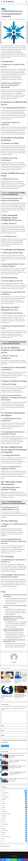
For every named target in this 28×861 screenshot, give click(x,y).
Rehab (3, 838)
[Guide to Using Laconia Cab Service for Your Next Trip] (4, 780)
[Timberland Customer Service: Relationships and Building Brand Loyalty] (21, 689)
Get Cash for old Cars (5, 846)
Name (2, 725)
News (3, 790)
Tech (3, 801)
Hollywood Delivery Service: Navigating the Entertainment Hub (6, 681)
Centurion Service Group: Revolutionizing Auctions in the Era (7, 696)
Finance (3, 803)
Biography (4, 799)
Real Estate (4, 815)
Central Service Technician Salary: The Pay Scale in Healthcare (20, 681)
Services (7, 6)
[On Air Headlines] (8, 1)
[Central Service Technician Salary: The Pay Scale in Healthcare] (21, 675)
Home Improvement (6, 813)
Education (4, 832)
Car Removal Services (6, 836)
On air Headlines (5, 796)
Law (3, 826)
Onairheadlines (5, 792)
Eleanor (4, 19)
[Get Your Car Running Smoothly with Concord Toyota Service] (4, 774)
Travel (3, 822)
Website (2, 735)
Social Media (4, 811)
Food (3, 834)
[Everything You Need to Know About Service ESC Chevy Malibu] (4, 768)
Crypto (3, 819)
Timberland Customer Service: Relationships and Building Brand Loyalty (20, 695)
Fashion (3, 828)
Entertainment (5, 824)
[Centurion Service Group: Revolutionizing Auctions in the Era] (7, 690)
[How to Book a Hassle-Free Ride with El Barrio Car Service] (4, 762)
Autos (3, 805)
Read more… (13, 552)
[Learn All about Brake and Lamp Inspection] (4, 756)
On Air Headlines (14, 856)
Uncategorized (5, 830)
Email (2, 730)
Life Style (4, 817)
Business (4, 807)
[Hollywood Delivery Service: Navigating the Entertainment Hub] (7, 675)
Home (3, 6)
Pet (2, 840)
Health (3, 809)
